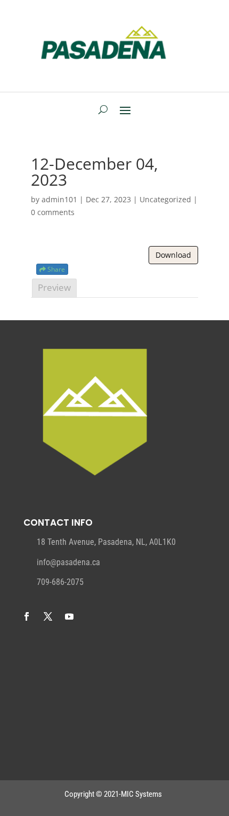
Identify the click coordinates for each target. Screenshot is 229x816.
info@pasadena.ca (68, 562)
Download (173, 255)
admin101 (59, 199)
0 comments (53, 212)
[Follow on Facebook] (26, 616)
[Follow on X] (47, 616)
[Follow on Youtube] (69, 616)
